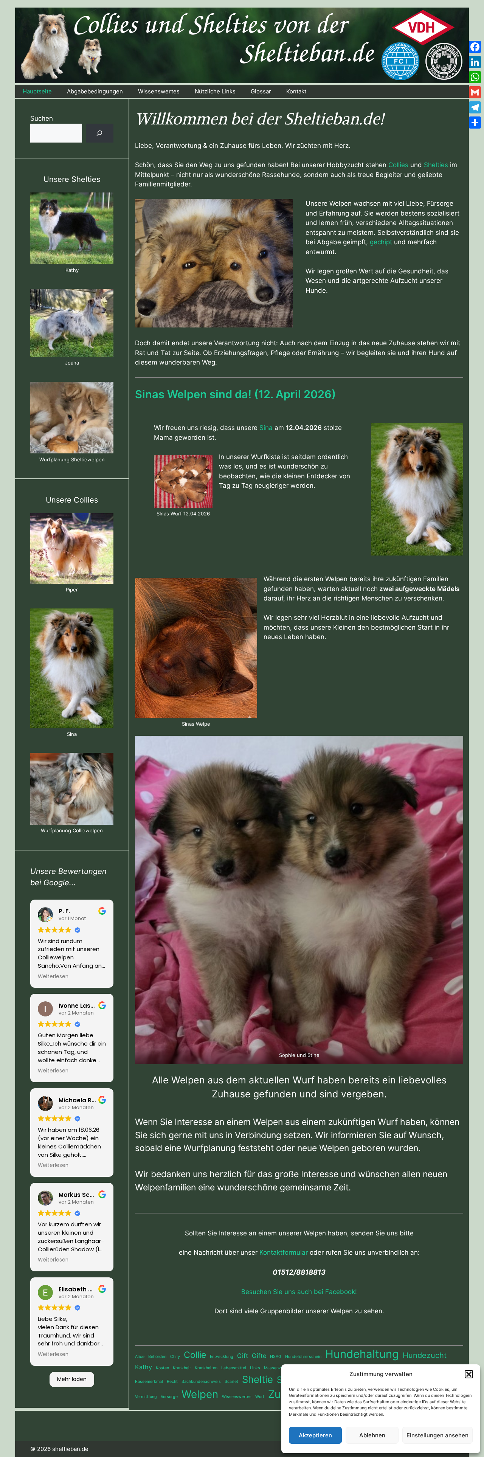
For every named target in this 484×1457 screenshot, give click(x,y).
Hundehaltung (362, 1354)
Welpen (200, 1394)
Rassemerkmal (149, 1381)
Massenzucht (276, 1367)
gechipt (381, 242)
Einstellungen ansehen (437, 1435)
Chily (175, 1356)
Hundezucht (425, 1355)
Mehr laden (72, 1379)
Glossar (261, 91)
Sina (266, 427)
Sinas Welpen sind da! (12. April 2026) (235, 394)
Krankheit (182, 1367)
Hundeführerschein (303, 1356)
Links (255, 1367)
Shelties (436, 165)
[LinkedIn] (474, 62)
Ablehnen (372, 1435)
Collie (195, 1355)
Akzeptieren (315, 1435)
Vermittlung (146, 1396)
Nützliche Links (215, 91)
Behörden (157, 1356)
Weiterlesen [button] (53, 976)
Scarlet (231, 1381)
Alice (139, 1356)
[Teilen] (474, 122)
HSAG (275, 1356)
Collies (398, 165)
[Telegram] (474, 107)
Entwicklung (221, 1356)
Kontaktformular (283, 1252)
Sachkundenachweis (201, 1381)
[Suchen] (99, 133)
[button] (469, 1374)
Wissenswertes (159, 91)
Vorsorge (169, 1396)
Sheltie (257, 1379)
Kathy (143, 1367)
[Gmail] (474, 92)
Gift (242, 1355)
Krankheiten (206, 1367)
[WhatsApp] (474, 77)
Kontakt (296, 91)
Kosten (162, 1367)
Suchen (41, 118)
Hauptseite (37, 91)
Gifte (259, 1355)
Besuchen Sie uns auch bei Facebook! (299, 1292)
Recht (172, 1381)
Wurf (259, 1396)
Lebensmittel (233, 1367)
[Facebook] (474, 46)
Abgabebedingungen (95, 91)
